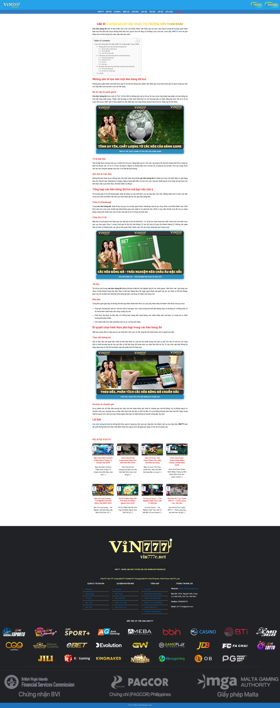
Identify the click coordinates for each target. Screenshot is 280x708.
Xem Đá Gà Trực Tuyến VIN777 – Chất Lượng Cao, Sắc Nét (177, 500)
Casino (117, 12)
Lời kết (101, 73)
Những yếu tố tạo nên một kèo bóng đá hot (112, 47)
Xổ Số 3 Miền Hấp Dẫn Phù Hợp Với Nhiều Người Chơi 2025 (128, 500)
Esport (135, 12)
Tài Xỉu (152, 12)
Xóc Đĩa (169, 12)
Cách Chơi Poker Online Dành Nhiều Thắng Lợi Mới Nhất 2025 (177, 461)
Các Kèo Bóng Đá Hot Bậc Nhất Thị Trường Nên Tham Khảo (117, 44)
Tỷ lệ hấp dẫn (106, 51)
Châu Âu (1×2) (106, 60)
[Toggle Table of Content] (136, 41)
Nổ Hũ (108, 12)
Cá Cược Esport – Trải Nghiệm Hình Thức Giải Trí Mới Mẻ (152, 500)
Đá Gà (144, 12)
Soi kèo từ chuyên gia (108, 71)
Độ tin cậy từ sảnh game (109, 49)
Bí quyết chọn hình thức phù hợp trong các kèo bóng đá (116, 66)
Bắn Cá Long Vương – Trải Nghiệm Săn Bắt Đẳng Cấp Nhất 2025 (103, 500)
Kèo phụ (104, 64)
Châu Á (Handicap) (107, 58)
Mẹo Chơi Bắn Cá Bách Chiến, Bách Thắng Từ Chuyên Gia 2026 (103, 460)
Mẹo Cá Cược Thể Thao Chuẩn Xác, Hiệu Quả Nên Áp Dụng (152, 460)
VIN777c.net (177, 31)
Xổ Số (160, 12)
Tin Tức (178, 12)
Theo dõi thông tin (107, 69)
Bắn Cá (126, 12)
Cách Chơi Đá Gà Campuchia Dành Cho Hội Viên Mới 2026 (127, 460)
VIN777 (101, 12)
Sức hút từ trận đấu (108, 53)
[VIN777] (13, 5)
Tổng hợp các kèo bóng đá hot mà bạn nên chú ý (114, 55)
